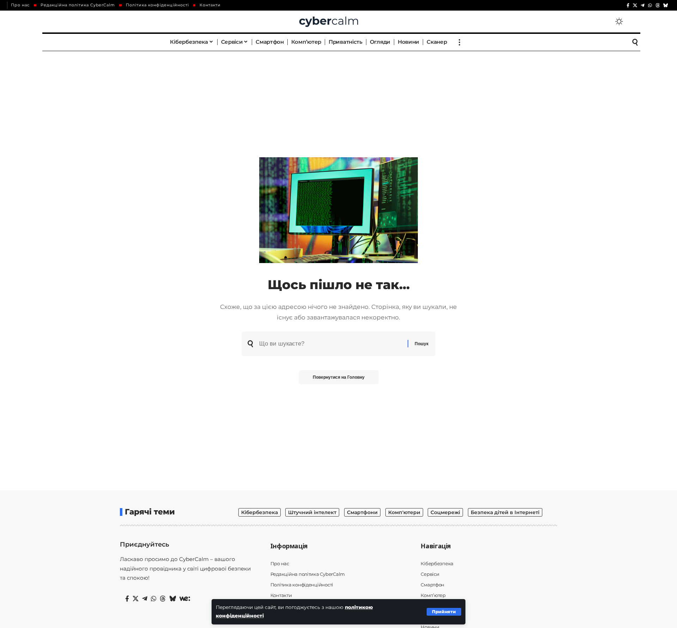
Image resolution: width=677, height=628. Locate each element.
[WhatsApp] (650, 5)
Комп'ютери (404, 512)
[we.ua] (185, 598)
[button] (444, 612)
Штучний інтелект (312, 512)
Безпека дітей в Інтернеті (505, 512)
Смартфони (362, 512)
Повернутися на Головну (339, 377)
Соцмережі (445, 512)
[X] (635, 5)
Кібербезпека (259, 512)
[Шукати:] (331, 343)
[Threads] (657, 5)
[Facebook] (628, 5)
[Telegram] (642, 5)
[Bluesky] (665, 5)
